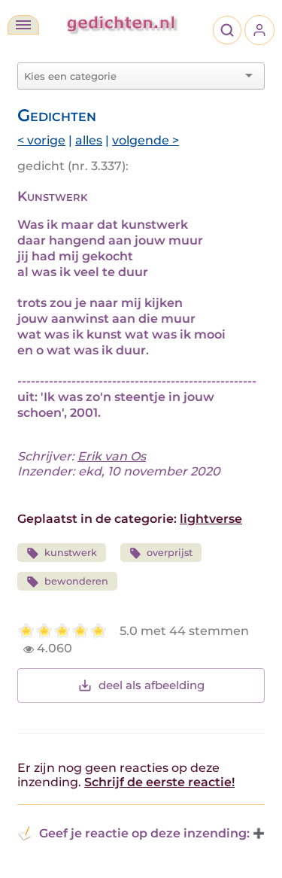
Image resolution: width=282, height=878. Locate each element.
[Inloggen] (259, 30)
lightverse (211, 519)
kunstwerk (70, 552)
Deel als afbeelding (152, 685)
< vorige (41, 140)
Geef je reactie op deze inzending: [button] (144, 833)
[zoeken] (227, 30)
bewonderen (76, 581)
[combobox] (132, 76)
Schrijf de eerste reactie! (159, 782)
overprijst (170, 552)
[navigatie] (23, 25)
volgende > (145, 140)
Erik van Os (111, 456)
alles (88, 140)
